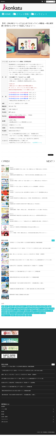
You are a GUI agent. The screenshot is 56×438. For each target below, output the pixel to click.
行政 (14, 306)
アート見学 (43, 313)
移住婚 (42, 306)
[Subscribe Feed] (42, 1)
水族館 (16, 308)
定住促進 (3, 310)
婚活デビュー (14, 310)
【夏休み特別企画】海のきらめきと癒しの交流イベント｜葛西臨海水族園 (24, 277)
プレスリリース (20, 313)
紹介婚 (38, 306)
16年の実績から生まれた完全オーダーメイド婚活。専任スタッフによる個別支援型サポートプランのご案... (31, 259)
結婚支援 (34, 306)
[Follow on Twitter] (45, 1)
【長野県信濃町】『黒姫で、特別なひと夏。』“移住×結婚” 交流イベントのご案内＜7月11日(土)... (29, 209)
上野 (8, 313)
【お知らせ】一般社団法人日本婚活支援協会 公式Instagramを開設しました (24, 226)
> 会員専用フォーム (37, 142)
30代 (27, 315)
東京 (32, 308)
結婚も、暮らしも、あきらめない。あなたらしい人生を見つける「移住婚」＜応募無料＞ (27, 254)
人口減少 (3, 313)
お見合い (13, 315)
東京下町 (28, 308)
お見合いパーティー (6, 315)
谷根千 (6, 306)
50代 (20, 315)
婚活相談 (8, 310)
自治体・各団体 (4, 416)
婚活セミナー (21, 310)
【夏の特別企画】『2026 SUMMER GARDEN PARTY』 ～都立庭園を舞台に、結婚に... (27, 283)
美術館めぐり (23, 306)
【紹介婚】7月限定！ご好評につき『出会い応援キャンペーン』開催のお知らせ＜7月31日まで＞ (29, 180)
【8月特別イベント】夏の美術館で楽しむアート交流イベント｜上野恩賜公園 (25, 271)
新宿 (35, 308)
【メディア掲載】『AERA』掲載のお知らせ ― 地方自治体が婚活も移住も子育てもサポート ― (28, 232)
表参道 (10, 306)
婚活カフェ (27, 310)
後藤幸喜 (46, 308)
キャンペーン (36, 313)
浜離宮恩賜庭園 (5, 308)
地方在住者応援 (41, 310)
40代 (24, 315)
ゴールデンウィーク (28, 313)
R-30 (17, 315)
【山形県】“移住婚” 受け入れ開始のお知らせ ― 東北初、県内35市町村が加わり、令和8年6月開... (29, 198)
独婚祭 (49, 306)
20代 (30, 315)
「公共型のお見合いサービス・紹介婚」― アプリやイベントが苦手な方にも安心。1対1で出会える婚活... (30, 248)
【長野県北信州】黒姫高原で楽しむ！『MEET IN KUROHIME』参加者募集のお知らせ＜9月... (28, 174)
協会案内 (3, 406)
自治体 (17, 306)
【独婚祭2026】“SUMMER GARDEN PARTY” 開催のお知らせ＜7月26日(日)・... (25, 203)
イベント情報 (4, 409)
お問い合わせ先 (4, 421)
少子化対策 (52, 308)
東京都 (24, 308)
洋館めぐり (12, 308)
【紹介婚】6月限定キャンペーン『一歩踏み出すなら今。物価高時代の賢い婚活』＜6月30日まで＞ (29, 221)
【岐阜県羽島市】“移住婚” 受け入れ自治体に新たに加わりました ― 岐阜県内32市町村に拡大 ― (28, 215)
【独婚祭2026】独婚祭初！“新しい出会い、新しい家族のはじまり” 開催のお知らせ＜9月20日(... (28, 169)
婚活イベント (33, 310)
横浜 (20, 308)
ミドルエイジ (12, 313)
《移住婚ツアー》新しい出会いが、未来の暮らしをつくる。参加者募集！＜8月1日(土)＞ (27, 186)
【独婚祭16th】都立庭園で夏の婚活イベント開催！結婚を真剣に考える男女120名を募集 (27, 288)
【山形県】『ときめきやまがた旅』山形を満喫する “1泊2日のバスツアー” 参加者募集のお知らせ (29, 192)
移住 (46, 306)
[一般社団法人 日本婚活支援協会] (12, 7)
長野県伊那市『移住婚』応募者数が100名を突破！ (19, 294)
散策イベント (40, 308)
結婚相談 (29, 306)
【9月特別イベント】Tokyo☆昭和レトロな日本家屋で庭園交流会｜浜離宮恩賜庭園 (26, 242)
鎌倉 (3, 306)
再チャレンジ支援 (48, 310)
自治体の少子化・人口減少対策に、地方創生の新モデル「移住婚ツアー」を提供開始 (26, 265)
